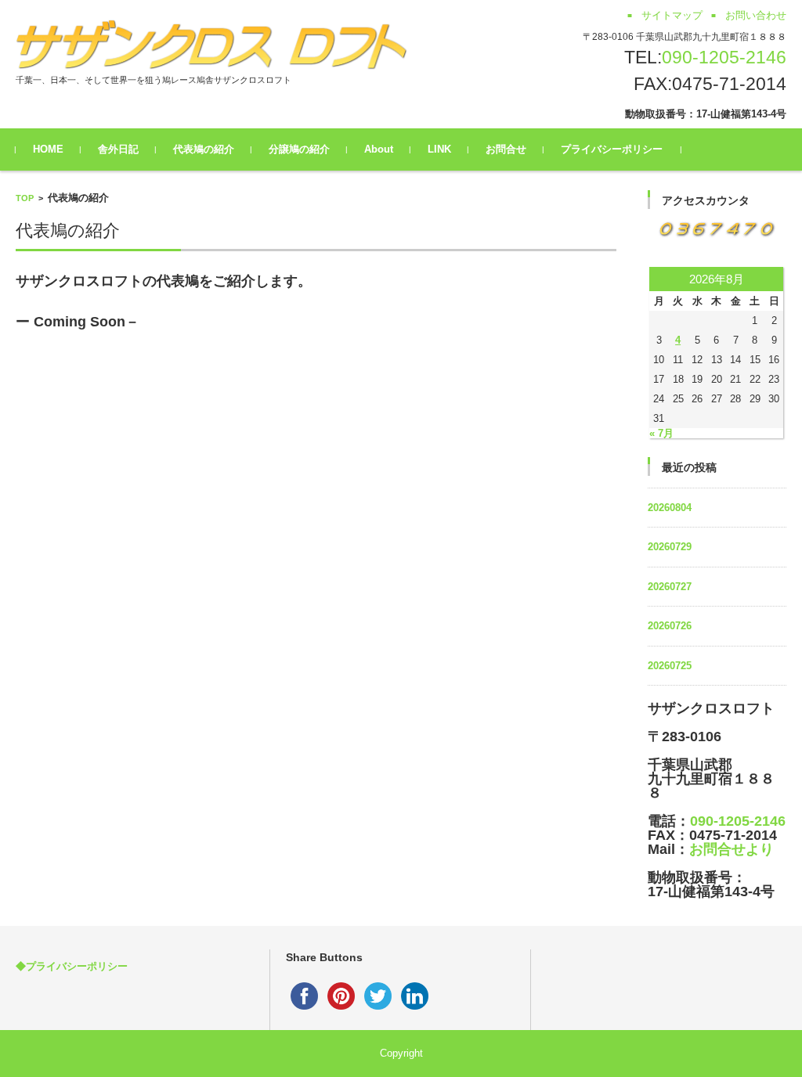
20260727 (670, 587)
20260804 (670, 507)
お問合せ (506, 149)
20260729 (670, 547)
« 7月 (661, 433)
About (378, 149)
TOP (25, 198)
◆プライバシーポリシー (72, 966)
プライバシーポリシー (612, 149)
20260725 (670, 666)
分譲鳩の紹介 (299, 149)
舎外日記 (118, 149)
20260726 (670, 626)
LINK (439, 149)
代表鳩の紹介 (203, 149)
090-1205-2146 (724, 57)
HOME (48, 149)
